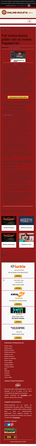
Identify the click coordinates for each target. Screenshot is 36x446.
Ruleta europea (9, 350)
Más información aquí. (22, 5)
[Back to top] (30, 440)
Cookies (6, 373)
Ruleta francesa (9, 356)
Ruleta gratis (8, 348)
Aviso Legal (7, 377)
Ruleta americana (9, 352)
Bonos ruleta (8, 360)
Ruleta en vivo (8, 354)
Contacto (7, 375)
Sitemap (6, 371)
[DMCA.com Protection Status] (10, 437)
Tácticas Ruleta (9, 367)
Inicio (3, 28)
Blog (7, 28)
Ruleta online (8, 346)
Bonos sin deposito (10, 358)
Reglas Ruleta (8, 364)
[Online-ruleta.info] (17, 12)
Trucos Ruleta (8, 362)
